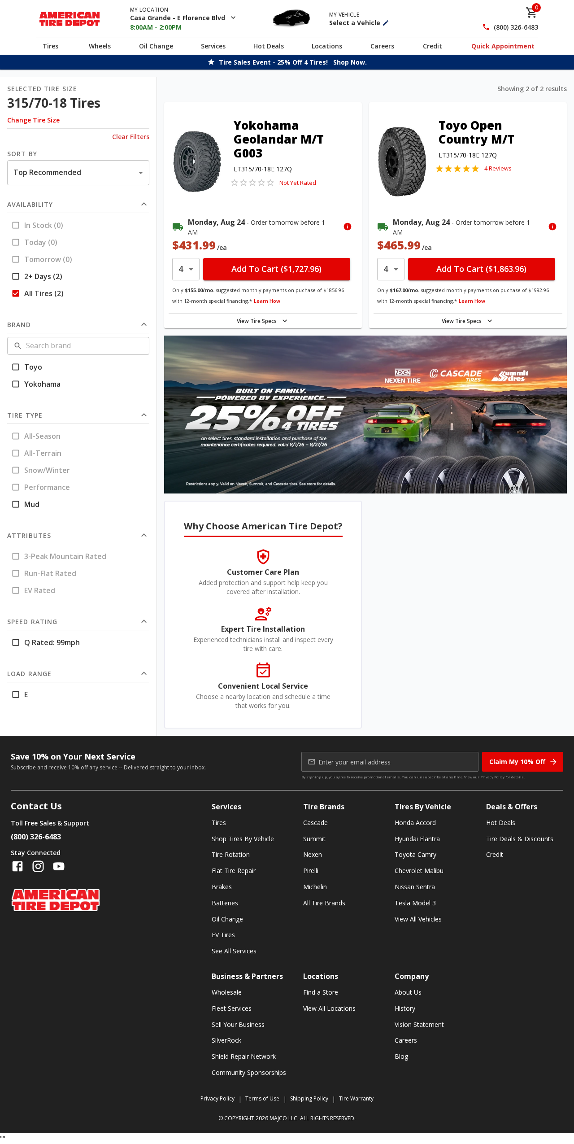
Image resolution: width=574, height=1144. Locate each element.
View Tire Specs (257, 321)
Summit (314, 838)
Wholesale (227, 992)
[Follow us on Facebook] (17, 866)
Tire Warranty (356, 1098)
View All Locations (329, 1008)
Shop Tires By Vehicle (243, 838)
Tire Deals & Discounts (519, 838)
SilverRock (226, 1040)
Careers (382, 46)
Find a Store (320, 992)
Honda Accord (415, 822)
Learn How (267, 300)
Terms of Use (262, 1098)
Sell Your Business (238, 1024)
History (405, 1008)
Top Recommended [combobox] (47, 172)
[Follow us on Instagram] (38, 866)
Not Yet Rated (297, 183)
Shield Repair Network (244, 1056)
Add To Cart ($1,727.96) (276, 268)
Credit (432, 46)
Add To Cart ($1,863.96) (481, 268)
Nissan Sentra (415, 886)
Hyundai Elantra (417, 838)
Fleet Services (232, 1008)
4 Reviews (498, 168)
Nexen (312, 854)
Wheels (100, 46)
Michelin (315, 886)
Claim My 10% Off (517, 761)
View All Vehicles (418, 919)
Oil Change (156, 46)
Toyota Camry (415, 854)
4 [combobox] (180, 268)
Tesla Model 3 (415, 903)
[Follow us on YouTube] (58, 866)
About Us (408, 992)
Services (213, 46)
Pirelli (310, 870)
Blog (401, 1056)
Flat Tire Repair (234, 870)
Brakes (222, 886)
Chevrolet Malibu (419, 870)
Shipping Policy (309, 1098)
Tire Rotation (231, 854)
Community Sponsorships (249, 1072)
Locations (327, 46)
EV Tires (223, 934)
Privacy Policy (492, 776)
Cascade (315, 822)
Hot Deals (268, 46)
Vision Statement (419, 1024)
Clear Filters (130, 136)
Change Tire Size (33, 120)
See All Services (234, 951)
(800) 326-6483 (516, 27)
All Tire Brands (324, 903)
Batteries (225, 903)
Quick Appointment (503, 46)
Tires (50, 46)
